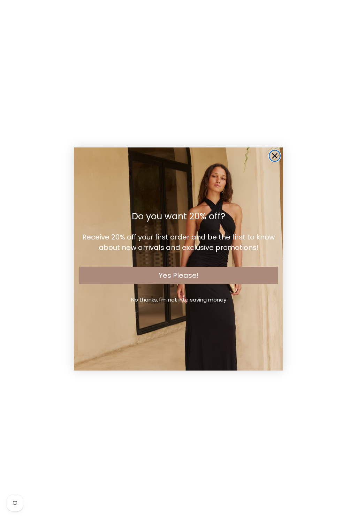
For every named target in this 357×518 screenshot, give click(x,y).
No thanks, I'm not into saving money (178, 299)
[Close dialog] (274, 155)
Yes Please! (179, 275)
